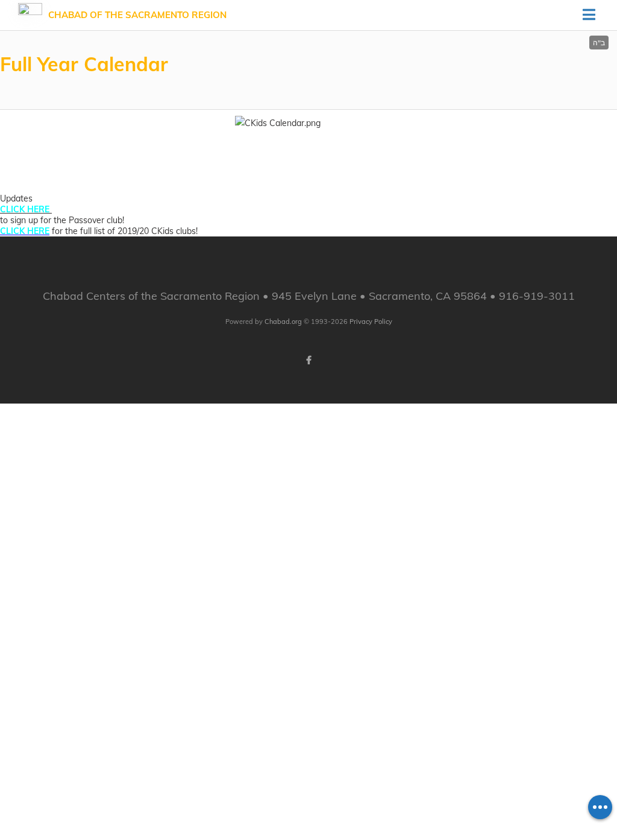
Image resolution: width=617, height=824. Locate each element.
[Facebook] (308, 360)
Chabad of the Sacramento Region (137, 15)
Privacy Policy (370, 321)
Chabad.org (283, 321)
